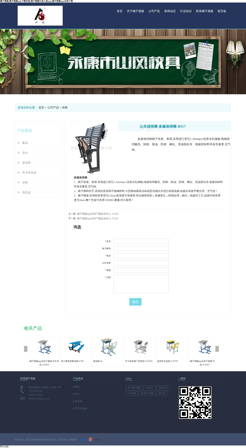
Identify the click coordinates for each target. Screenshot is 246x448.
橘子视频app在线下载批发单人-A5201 (98, 213)
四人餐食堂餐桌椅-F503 (72, 361)
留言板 (222, 11)
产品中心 (149, 387)
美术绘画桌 (29, 172)
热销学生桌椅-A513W (167, 361)
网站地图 (4, 446)
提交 (135, 301)
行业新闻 (132, 393)
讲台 (25, 152)
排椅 (65, 107)
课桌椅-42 (97, 361)
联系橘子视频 (204, 11)
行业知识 (186, 11)
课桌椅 (26, 162)
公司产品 (154, 11)
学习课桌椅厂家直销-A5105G (139, 361)
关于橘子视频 (135, 11)
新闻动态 (170, 11)
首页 (119, 11)
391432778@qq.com (39, 398)
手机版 (97, 439)
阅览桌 (26, 192)
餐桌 (25, 142)
